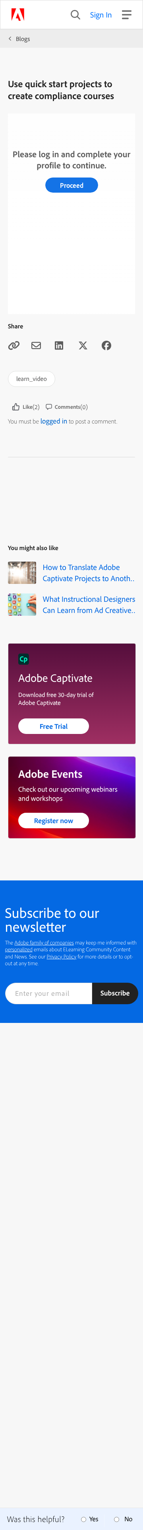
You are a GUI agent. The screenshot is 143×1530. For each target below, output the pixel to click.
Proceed (71, 185)
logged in (54, 420)
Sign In (101, 15)
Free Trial (54, 726)
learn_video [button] (31, 378)
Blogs (23, 39)
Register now (53, 820)
